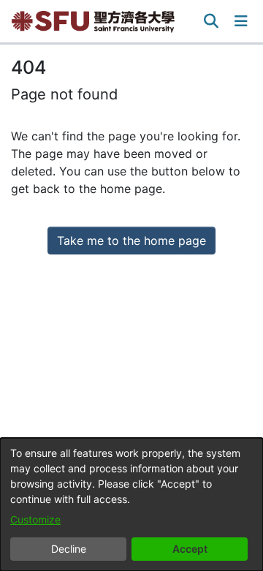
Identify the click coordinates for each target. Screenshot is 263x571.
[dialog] (131, 504)
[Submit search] (211, 21)
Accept (189, 548)
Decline (68, 548)
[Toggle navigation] (241, 21)
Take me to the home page (131, 240)
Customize (35, 519)
